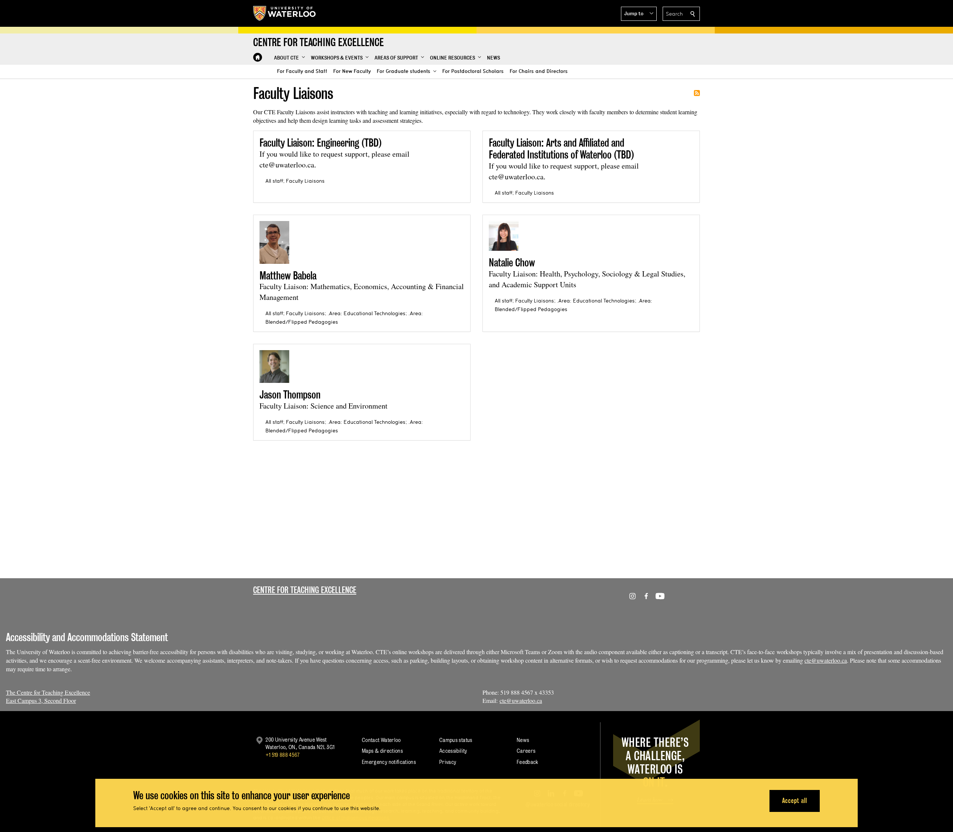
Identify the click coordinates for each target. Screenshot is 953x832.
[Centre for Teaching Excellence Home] (257, 57)
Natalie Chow (512, 262)
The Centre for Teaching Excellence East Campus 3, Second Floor (48, 696)
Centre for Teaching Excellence (304, 590)
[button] (638, 13)
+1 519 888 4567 (282, 755)
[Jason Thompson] (274, 366)
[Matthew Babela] (274, 242)
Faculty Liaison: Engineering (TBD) (320, 142)
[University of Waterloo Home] (284, 13)
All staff (274, 181)
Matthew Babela (287, 275)
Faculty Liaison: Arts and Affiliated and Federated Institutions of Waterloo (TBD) (561, 148)
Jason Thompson (290, 394)
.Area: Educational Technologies (366, 313)
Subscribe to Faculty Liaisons (697, 93)
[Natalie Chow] (504, 236)
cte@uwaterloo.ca (825, 660)
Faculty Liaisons (305, 181)
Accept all (794, 800)
